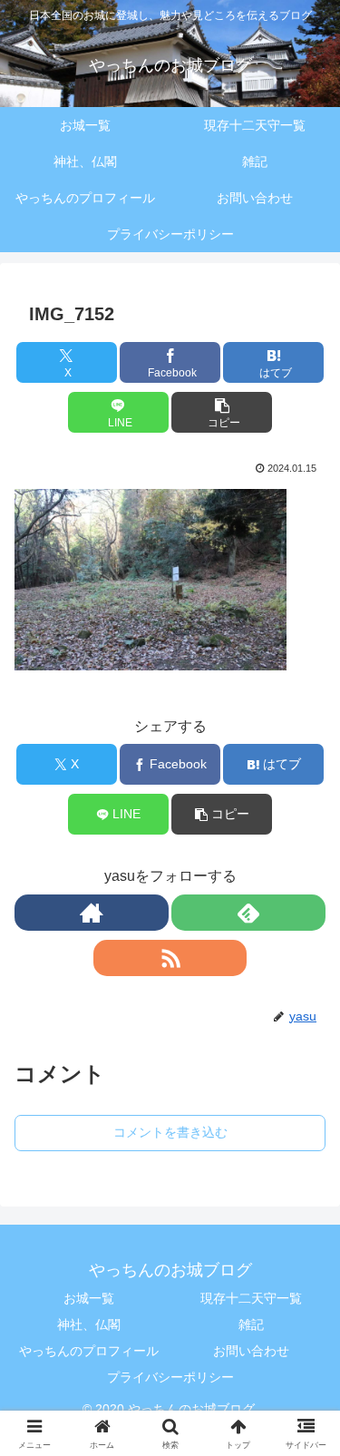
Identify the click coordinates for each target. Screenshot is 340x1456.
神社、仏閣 (89, 1324)
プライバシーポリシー (170, 1377)
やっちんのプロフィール (89, 1351)
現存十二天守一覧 (251, 1298)
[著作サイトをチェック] (92, 912)
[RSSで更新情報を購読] (170, 958)
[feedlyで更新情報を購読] (248, 912)
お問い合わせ (251, 1351)
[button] (221, 412)
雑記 (251, 1324)
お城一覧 (88, 1298)
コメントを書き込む (170, 1132)
